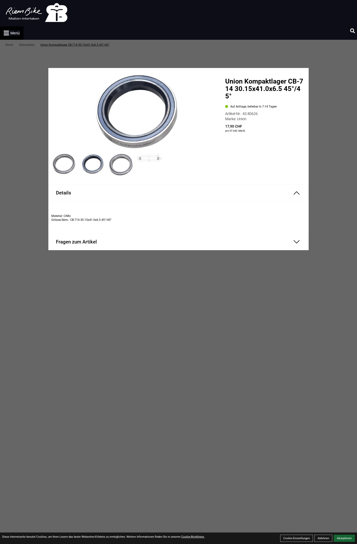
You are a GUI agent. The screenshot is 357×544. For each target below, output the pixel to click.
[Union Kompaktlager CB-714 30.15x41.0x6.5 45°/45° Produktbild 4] (149, 164)
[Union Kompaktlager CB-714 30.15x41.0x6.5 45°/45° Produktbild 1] (63, 164)
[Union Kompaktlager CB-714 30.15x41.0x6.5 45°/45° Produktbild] (135, 112)
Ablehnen (323, 538)
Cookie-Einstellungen (296, 538)
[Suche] (352, 30)
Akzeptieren (344, 538)
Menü (15, 33)
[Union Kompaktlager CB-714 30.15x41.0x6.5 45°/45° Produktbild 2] (92, 164)
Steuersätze (26, 45)
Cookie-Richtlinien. (193, 536)
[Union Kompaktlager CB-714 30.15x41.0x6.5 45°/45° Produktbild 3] (121, 164)
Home (9, 45)
